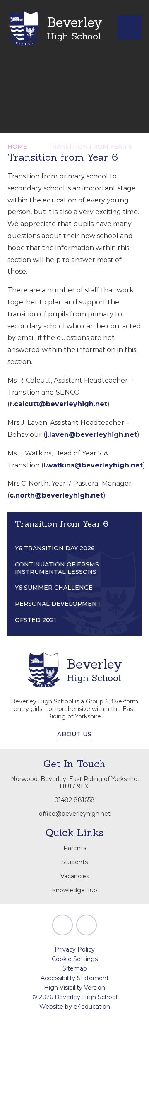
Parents (74, 848)
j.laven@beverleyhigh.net (91, 434)
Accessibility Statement (75, 978)
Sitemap (74, 968)
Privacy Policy (75, 949)
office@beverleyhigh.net (75, 813)
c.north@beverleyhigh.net (56, 495)
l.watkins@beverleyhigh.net (93, 465)
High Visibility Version (74, 987)
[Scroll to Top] (62, 925)
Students (74, 862)
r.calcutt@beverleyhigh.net (58, 404)
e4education (92, 1006)
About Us (74, 734)
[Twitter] (86, 925)
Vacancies (74, 876)
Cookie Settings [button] (75, 959)
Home (17, 146)
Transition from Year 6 (90, 146)
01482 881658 (74, 800)
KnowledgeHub (74, 890)
